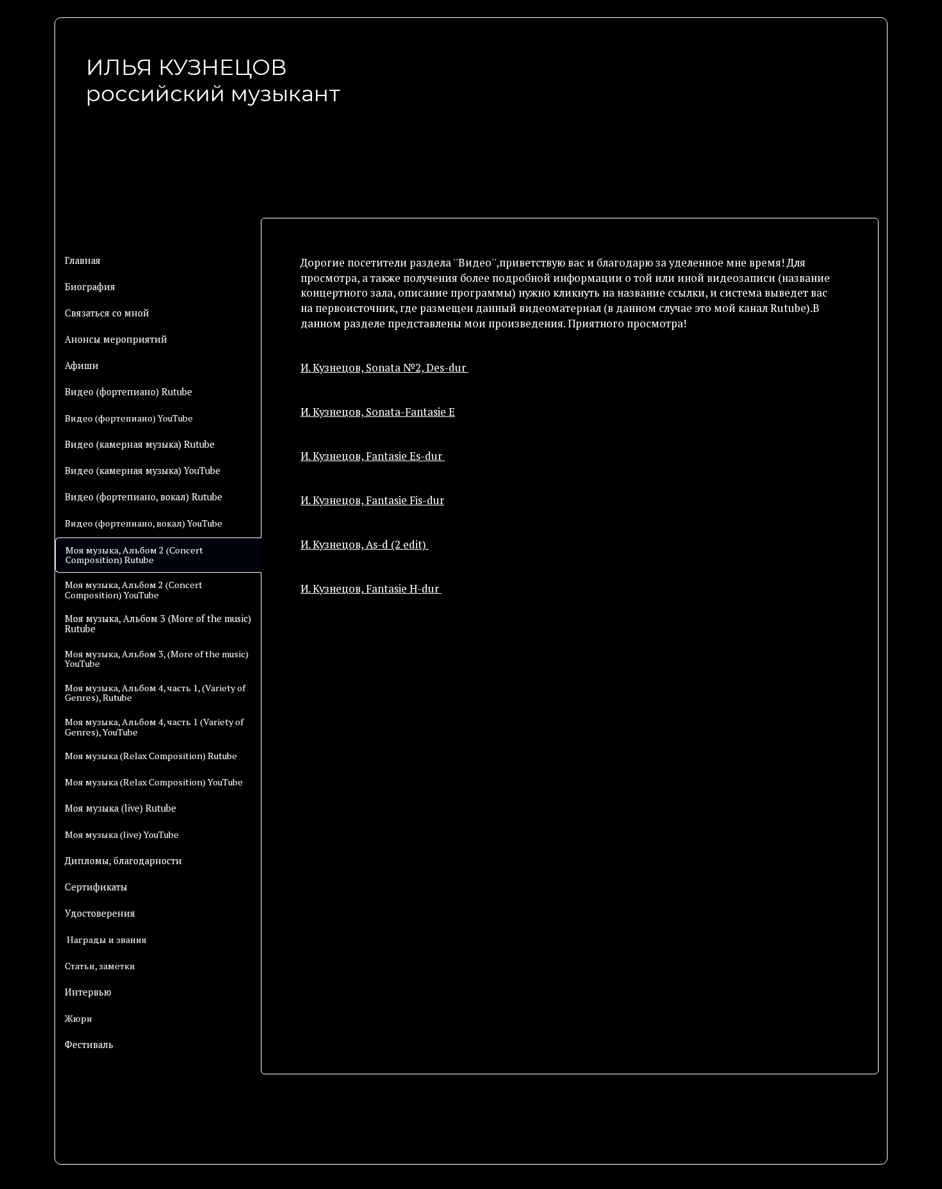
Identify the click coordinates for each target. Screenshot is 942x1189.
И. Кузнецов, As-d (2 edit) (365, 544)
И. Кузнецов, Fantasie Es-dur (373, 456)
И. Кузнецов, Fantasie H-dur (371, 589)
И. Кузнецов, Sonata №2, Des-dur (384, 368)
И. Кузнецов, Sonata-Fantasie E (378, 412)
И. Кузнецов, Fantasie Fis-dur (372, 500)
